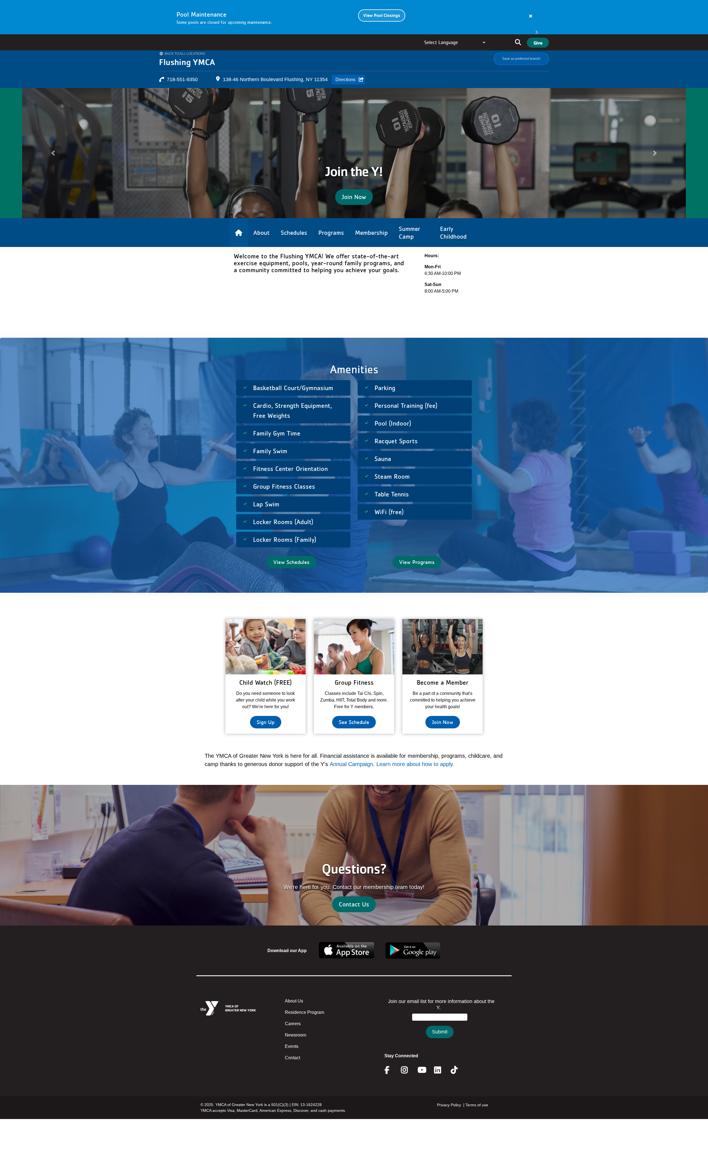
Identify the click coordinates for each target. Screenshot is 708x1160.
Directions (345, 79)
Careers (293, 1038)
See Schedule (354, 736)
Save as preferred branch (521, 59)
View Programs (416, 576)
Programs (331, 247)
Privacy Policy (449, 1119)
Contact (292, 1072)
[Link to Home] (239, 247)
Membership (371, 247)
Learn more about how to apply (414, 778)
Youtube (421, 1084)
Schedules (294, 247)
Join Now (442, 736)
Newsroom (295, 1049)
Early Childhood (453, 246)
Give (537, 43)
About (261, 247)
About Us (294, 1015)
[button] (53, 160)
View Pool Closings (381, 15)
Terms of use (476, 1119)
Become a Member (442, 696)
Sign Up (266, 736)
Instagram (408, 1084)
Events (291, 1060)
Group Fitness (354, 696)
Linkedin (441, 1084)
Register (354, 211)
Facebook (390, 1084)
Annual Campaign (351, 778)
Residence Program (304, 1026)
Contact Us (354, 918)
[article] (354, 17)
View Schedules (291, 576)
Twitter (458, 1084)
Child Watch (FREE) (265, 696)
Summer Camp (409, 246)
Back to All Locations (185, 54)
